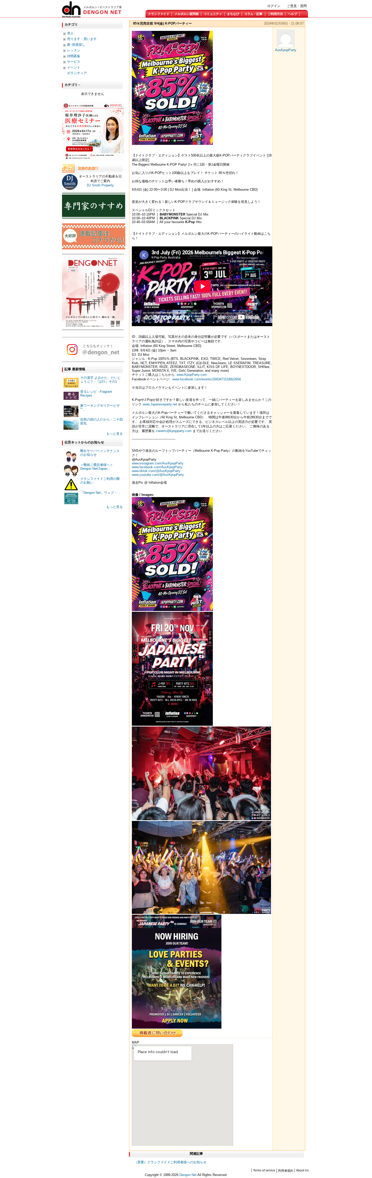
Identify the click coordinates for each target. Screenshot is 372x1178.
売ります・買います (82, 39)
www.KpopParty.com (192, 375)
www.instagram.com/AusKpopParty (157, 463)
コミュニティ (213, 14)
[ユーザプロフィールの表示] (286, 46)
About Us (302, 1170)
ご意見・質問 (297, 6)
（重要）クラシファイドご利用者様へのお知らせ (170, 1162)
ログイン (273, 6)
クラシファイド (158, 14)
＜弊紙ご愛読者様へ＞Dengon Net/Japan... (96, 467)
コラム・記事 (253, 14)
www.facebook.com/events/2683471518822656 (206, 379)
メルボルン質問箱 (186, 14)
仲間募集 (73, 56)
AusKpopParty (285, 50)
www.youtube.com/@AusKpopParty (158, 475)
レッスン (73, 50)
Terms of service (264, 1170)
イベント (73, 67)
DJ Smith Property (100, 185)
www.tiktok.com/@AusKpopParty (156, 471)
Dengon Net (188, 1175)
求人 (70, 33)
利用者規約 (285, 1170)
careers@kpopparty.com (174, 431)
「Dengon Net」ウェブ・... (100, 493)
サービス (73, 62)
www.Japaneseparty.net (160, 404)
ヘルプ (292, 14)
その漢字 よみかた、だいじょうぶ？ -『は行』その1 (100, 380)
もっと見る (114, 434)
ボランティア (77, 73)
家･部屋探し (76, 45)
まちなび (233, 14)
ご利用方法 (275, 14)
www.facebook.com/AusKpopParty (157, 467)
